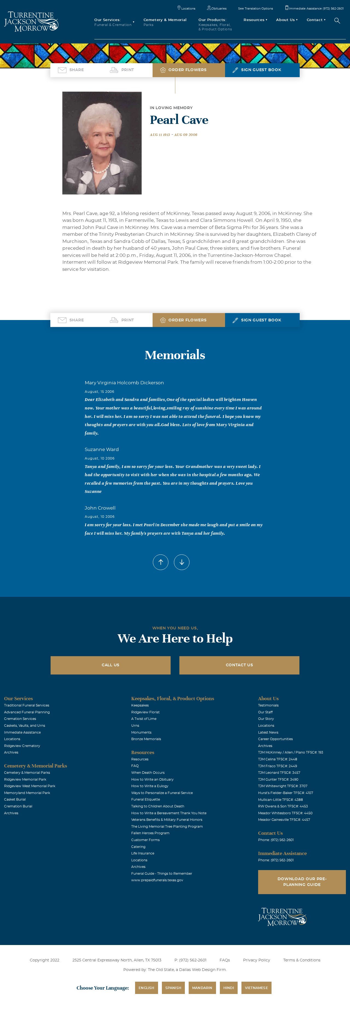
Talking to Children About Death (157, 806)
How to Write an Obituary (152, 779)
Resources (139, 759)
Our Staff (265, 712)
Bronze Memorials (146, 739)
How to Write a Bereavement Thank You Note (168, 813)
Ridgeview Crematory (22, 746)
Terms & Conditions (301, 960)
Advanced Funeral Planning (27, 712)
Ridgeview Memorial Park (25, 779)
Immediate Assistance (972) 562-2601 (316, 8)
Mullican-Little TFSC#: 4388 (280, 799)
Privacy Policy (256, 960)
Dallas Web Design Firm (202, 970)
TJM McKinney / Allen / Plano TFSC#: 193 (290, 752)
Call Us (110, 665)
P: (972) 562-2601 (190, 960)
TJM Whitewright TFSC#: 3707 (282, 786)
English (146, 988)
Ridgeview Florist (145, 712)
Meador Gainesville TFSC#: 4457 (284, 819)
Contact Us (239, 665)
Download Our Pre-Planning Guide (302, 882)
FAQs (225, 960)
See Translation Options (255, 8)
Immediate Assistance (22, 732)
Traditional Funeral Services (26, 705)
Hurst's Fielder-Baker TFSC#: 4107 (285, 793)
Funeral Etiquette (145, 799)
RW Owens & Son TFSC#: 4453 (283, 806)
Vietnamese (256, 988)
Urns (135, 725)
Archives (11, 752)
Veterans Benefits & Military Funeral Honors (166, 819)
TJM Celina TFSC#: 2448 (277, 759)
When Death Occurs (148, 772)
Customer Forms (145, 840)
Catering (138, 846)
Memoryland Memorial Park (27, 793)
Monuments (141, 732)
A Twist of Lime (143, 718)
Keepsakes (140, 705)
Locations (188, 8)
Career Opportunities (275, 739)
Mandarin (202, 988)
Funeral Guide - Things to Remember (161, 873)
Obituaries (218, 8)
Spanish (173, 988)
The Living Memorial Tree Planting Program (167, 826)
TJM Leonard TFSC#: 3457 (279, 772)
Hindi (228, 988)
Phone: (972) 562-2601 (276, 840)
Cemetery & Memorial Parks (27, 772)
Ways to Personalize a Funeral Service (162, 793)
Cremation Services (20, 718)
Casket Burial (15, 799)
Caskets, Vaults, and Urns (24, 725)
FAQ (135, 765)
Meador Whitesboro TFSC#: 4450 (285, 813)
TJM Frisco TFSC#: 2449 (277, 766)
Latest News (268, 732)
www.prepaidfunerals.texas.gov (157, 880)
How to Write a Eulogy (149, 786)
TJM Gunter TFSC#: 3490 (278, 779)
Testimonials (268, 705)
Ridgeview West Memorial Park (29, 786)
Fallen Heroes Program (150, 833)
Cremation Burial (18, 806)
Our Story (266, 718)
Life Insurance (142, 853)
